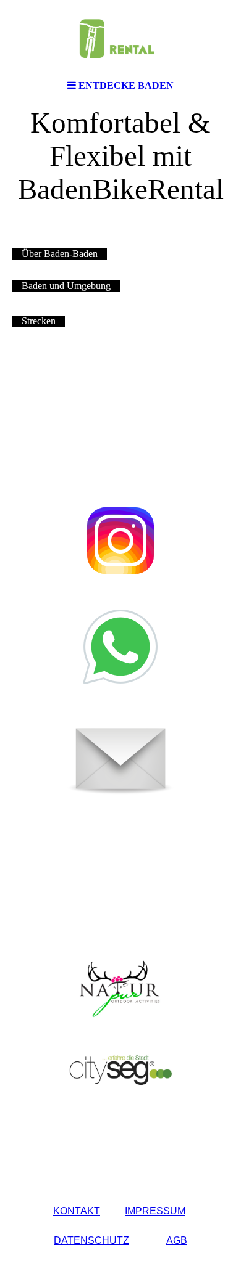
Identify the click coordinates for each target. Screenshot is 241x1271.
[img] (120, 37)
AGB (176, 1240)
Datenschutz (91, 1240)
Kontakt (76, 1211)
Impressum (155, 1211)
